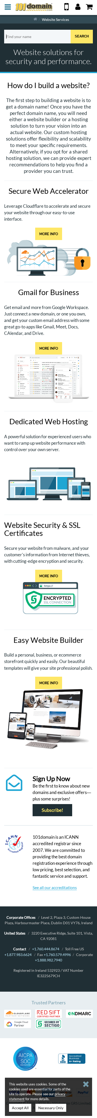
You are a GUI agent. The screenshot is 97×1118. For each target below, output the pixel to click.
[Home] (35, 19)
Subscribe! (52, 810)
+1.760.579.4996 (57, 954)
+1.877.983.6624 (18, 954)
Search (82, 36)
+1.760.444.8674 (45, 949)
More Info (48, 234)
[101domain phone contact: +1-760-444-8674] (66, 8)
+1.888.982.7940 (48, 960)
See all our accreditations (55, 887)
